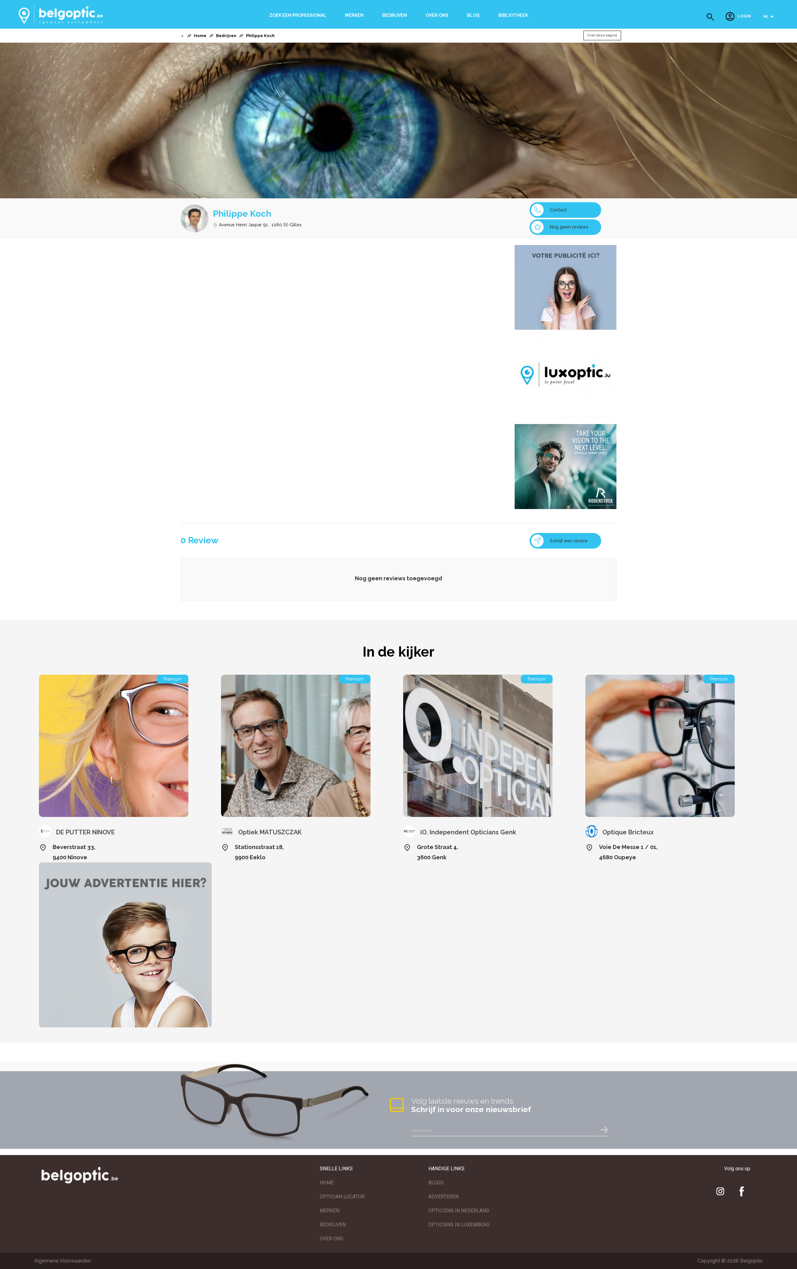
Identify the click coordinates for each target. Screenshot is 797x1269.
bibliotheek (513, 15)
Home (200, 35)
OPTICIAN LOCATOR (342, 1197)
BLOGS (436, 1183)
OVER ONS (331, 1239)
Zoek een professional (297, 15)
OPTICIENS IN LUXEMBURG (459, 1225)
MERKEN (329, 1211)
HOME (327, 1183)
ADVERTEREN (443, 1197)
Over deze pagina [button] (602, 35)
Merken (354, 15)
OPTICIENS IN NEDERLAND (458, 1211)
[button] (710, 17)
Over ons (437, 15)
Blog (473, 15)
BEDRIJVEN (333, 1225)
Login (744, 16)
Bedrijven (394, 15)
